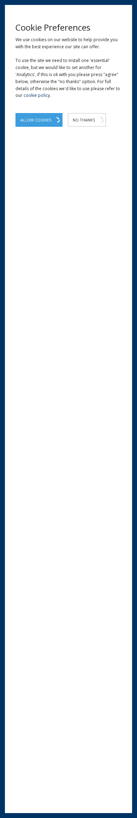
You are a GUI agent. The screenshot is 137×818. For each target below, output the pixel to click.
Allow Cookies (35, 120)
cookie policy (37, 95)
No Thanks (84, 120)
